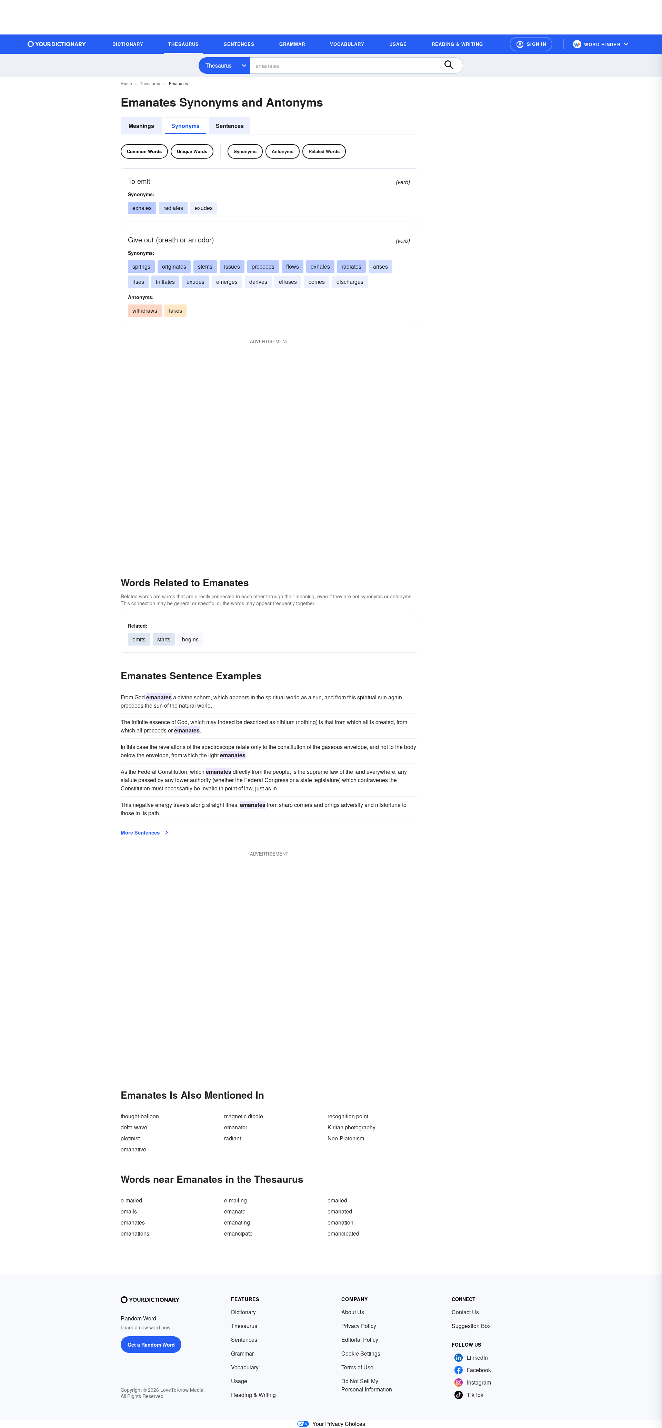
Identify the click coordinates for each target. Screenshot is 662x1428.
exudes (204, 208)
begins (190, 639)
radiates (173, 208)
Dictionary (243, 1312)
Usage (239, 1381)
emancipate (238, 1233)
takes (175, 310)
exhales (142, 208)
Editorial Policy (359, 1340)
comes (317, 282)
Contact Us (465, 1312)
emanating (237, 1222)
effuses (288, 282)
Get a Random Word (151, 1344)
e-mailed (131, 1200)
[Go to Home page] (57, 44)
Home (126, 83)
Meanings (141, 126)
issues (232, 266)
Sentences (230, 126)
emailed (337, 1200)
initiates (165, 282)
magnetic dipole (243, 1116)
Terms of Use (357, 1367)
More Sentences (140, 832)
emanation (340, 1222)
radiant (232, 1138)
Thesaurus (218, 65)
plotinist (130, 1138)
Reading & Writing (253, 1395)
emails (129, 1211)
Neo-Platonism (346, 1138)
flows (292, 266)
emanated (340, 1211)
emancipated (343, 1233)
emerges (227, 282)
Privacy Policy (358, 1326)
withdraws (144, 310)
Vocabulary (245, 1367)
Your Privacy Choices (338, 1424)
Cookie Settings (360, 1353)
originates (174, 266)
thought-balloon (140, 1116)
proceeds (263, 266)
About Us (352, 1312)
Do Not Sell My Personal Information (366, 1385)
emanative (133, 1149)
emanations (135, 1233)
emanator (235, 1127)
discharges (350, 282)
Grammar (242, 1353)
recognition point (348, 1116)
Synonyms (185, 126)
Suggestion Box (471, 1326)
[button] (531, 44)
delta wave (134, 1127)
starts (163, 639)
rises (138, 282)
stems (205, 266)
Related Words (324, 151)
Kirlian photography (351, 1127)
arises (380, 266)
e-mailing (235, 1200)
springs (141, 266)
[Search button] (452, 65)
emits (139, 639)
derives (258, 282)
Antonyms (282, 151)
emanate (234, 1211)
